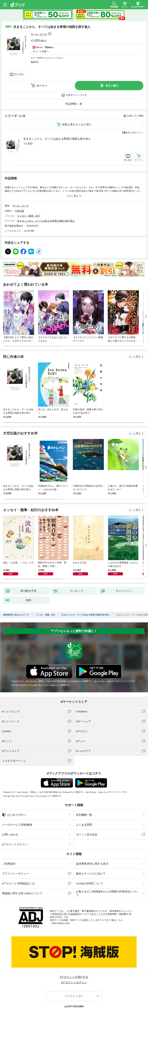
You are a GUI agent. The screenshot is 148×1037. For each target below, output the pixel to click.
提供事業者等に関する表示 (92, 863)
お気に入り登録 (135, 115)
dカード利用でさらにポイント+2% (46, 58)
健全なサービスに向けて (91, 873)
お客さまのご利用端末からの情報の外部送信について (107, 893)
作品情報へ (72, 103)
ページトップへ (74, 996)
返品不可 (35, 62)
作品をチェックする (76, 95)
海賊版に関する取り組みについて (22, 893)
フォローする (50, 34)
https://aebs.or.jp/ (61, 923)
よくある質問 (84, 824)
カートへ (41, 85)
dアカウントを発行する (74, 976)
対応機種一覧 (84, 814)
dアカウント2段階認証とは (18, 883)
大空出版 (19, 210)
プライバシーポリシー (15, 873)
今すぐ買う (112, 85)
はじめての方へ (16, 814)
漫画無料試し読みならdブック (16, 615)
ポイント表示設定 (87, 834)
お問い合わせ (10, 834)
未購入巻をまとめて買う (77, 124)
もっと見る (134, 356)
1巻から (126, 132)
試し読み (19, 74)
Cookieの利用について (89, 883)
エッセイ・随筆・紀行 (28, 215)
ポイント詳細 (39, 51)
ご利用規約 (8, 863)
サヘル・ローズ (39, 34)
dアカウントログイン (15, 844)
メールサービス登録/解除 (17, 824)
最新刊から (137, 132)
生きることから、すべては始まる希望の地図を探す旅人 (57, 138)
